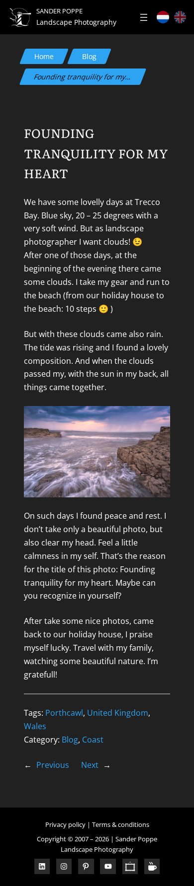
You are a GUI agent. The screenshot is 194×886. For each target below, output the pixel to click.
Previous (52, 764)
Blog (89, 56)
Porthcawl (64, 712)
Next (89, 764)
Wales (35, 726)
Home (44, 56)
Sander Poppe (59, 10)
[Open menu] (144, 17)
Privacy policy (65, 824)
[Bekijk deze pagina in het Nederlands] (163, 17)
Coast (92, 739)
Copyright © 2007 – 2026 (73, 838)
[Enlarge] (157, 419)
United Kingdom (117, 712)
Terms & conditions (120, 824)
